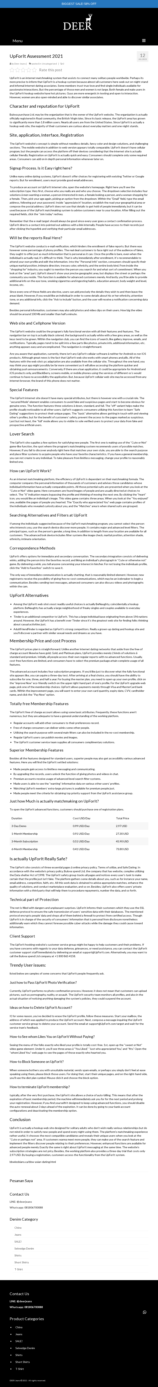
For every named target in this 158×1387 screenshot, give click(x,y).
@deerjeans (24, 1201)
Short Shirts (21, 1262)
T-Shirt (18, 1269)
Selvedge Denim (24, 1248)
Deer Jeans (20, 63)
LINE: (13, 1201)
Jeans (17, 1234)
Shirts (18, 1255)
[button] (144, 1312)
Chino (18, 1227)
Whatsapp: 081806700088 (26, 1207)
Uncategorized (49, 63)
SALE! (18, 1241)
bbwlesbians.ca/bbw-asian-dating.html (33, 1161)
